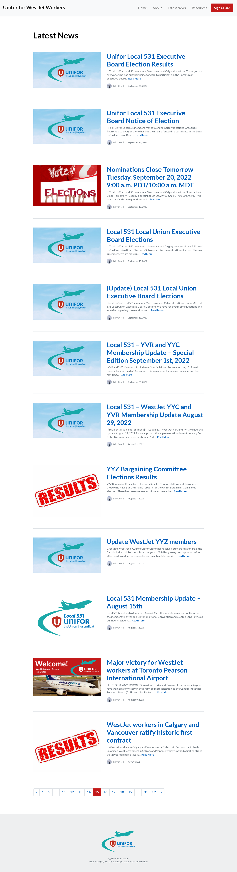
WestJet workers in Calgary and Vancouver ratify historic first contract (153, 732)
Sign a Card (222, 8)
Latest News (177, 8)
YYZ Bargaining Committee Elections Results (147, 472)
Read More (134, 78)
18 (122, 792)
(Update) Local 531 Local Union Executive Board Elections (152, 292)
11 (64, 792)
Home (142, 8)
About (157, 8)
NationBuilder (141, 861)
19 (130, 792)
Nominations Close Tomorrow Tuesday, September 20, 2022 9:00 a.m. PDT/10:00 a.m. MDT (150, 177)
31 (146, 792)
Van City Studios (112, 861)
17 (114, 792)
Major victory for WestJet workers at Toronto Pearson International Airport (147, 670)
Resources (199, 8)
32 (154, 792)
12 (72, 792)
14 (89, 792)
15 (97, 792)
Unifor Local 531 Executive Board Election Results (146, 60)
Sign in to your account (118, 858)
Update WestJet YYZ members (152, 541)
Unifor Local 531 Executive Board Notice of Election (146, 116)
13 (80, 792)
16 (105, 792)
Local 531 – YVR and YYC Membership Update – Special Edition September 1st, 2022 (150, 352)
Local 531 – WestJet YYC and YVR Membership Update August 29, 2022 (155, 414)
